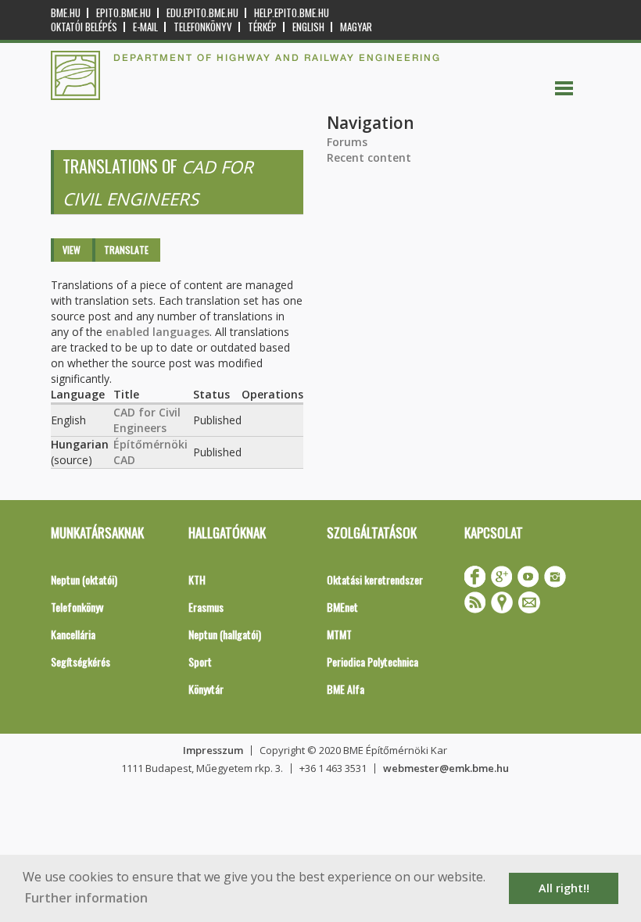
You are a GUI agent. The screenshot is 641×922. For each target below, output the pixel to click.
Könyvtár (206, 689)
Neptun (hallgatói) (224, 634)
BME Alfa (345, 689)
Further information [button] (86, 897)
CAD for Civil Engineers (147, 420)
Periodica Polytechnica (372, 661)
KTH (197, 579)
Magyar (356, 27)
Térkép (262, 27)
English (308, 27)
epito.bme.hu (123, 13)
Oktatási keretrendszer (375, 579)
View (72, 249)
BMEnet (342, 607)
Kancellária (73, 634)
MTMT (339, 634)
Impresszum (213, 750)
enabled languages (157, 331)
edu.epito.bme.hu (202, 13)
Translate (126, 249)
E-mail (145, 27)
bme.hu (66, 13)
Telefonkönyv (203, 27)
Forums (347, 141)
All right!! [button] (564, 888)
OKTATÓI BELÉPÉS (84, 27)
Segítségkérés (80, 661)
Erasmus (206, 607)
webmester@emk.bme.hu (446, 768)
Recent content (369, 157)
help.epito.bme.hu (291, 13)
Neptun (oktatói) (84, 579)
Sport (200, 661)
